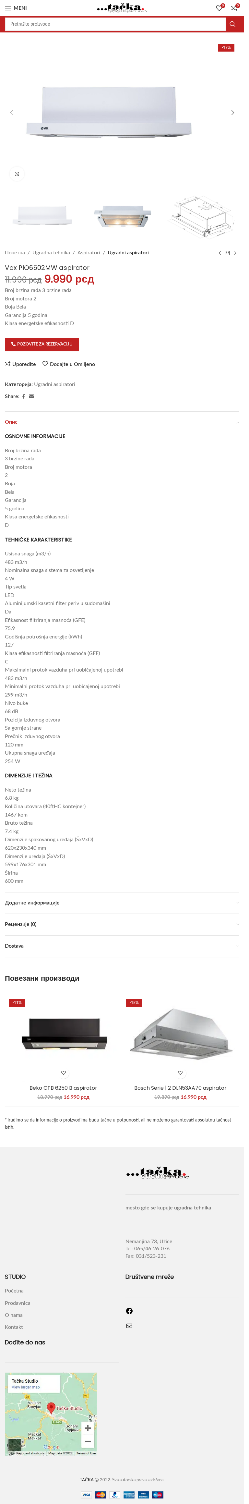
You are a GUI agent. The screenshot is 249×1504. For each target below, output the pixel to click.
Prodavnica (17, 1303)
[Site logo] (122, 7)
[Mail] (129, 1328)
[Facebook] (129, 1313)
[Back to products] (227, 253)
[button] (11, 112)
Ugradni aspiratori (128, 252)
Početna (14, 1290)
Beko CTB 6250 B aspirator (63, 1088)
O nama (14, 1315)
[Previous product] (220, 253)
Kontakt (14, 1327)
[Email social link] (31, 396)
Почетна (15, 252)
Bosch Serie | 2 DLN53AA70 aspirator (180, 1088)
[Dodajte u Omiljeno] (63, 1073)
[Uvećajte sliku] (17, 174)
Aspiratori (88, 252)
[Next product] (235, 253)
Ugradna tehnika (51, 252)
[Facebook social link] (23, 396)
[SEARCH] (232, 24)
